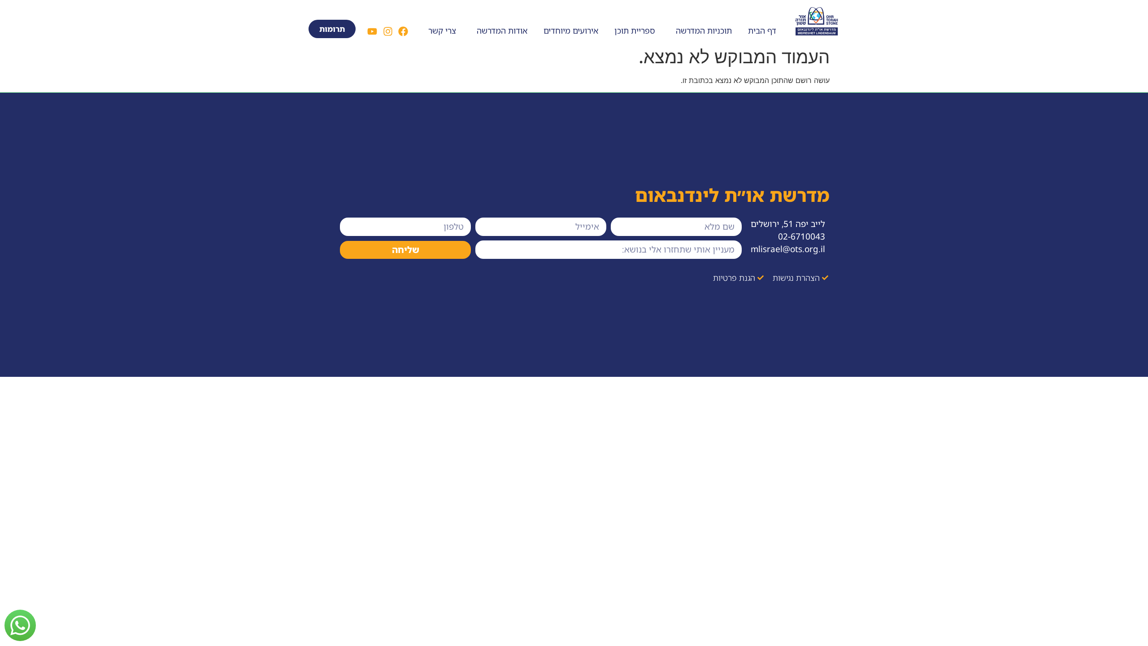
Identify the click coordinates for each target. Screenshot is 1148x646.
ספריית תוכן (634, 30)
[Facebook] (403, 31)
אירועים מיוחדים (571, 30)
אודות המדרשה (502, 30)
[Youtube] (372, 31)
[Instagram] (388, 31)
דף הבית (762, 30)
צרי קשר (442, 30)
